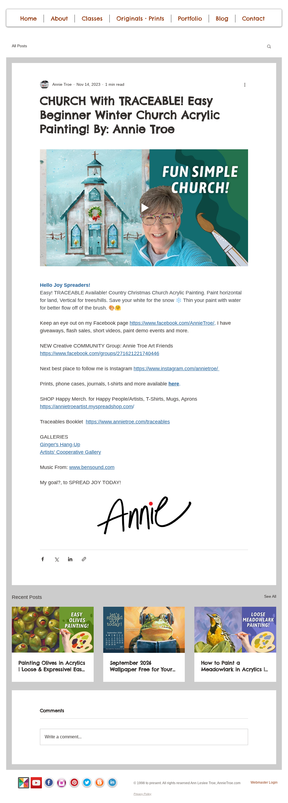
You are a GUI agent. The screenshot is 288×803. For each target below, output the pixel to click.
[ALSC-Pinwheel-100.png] (23, 782)
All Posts (19, 46)
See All (270, 596)
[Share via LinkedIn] (70, 559)
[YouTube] (36, 782)
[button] (269, 46)
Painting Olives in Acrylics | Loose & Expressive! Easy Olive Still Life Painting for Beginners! (52, 666)
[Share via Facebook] (42, 559)
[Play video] (144, 207)
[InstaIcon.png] (61, 782)
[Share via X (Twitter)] (56, 559)
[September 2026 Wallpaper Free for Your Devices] (144, 630)
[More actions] (244, 84)
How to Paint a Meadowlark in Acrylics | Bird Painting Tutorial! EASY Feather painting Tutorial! (233, 666)
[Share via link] (84, 559)
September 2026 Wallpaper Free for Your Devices (141, 666)
